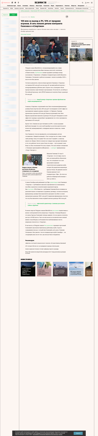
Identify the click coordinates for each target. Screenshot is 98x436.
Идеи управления (29, 8)
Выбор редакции (25, 11)
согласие (38, 433)
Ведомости (6, 8)
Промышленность (69, 8)
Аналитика (50, 8)
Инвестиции (39, 5)
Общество (73, 5)
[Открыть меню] (92, 3)
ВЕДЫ (11, 8)
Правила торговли (19, 8)
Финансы (32, 5)
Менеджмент (81, 5)
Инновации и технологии (82, 8)
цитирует (54, 148)
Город (37, 8)
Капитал (57, 8)
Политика (67, 5)
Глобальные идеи (11, 5)
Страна (62, 8)
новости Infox (26, 259)
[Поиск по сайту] (82, 2)
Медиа (52, 5)
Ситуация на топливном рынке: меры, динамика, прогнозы (75, 11)
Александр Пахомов (26, 34)
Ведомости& (43, 8)
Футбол (33, 17)
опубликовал (38, 72)
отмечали (30, 189)
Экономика (25, 5)
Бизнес (19, 5)
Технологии (46, 5)
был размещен (48, 225)
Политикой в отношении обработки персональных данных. (47, 434)
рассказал (56, 210)
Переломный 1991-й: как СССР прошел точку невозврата (45, 11)
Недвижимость (59, 5)
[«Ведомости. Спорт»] (41, 3)
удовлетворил (54, 182)
